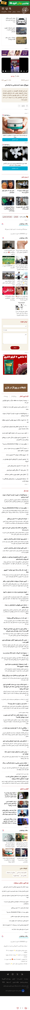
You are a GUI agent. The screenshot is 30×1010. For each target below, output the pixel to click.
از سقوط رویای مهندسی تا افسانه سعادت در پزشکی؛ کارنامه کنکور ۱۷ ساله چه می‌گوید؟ (10, 795)
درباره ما (26, 979)
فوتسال (16, 217)
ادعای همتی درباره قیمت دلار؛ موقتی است (18, 921)
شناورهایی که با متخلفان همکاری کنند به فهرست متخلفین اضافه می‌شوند (17, 778)
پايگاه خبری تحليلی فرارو (11, 986)
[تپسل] (3, 115)
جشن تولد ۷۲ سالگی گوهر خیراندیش (8, 191)
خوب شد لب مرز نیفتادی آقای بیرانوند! (17, 618)
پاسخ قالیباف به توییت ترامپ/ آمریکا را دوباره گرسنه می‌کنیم (15, 496)
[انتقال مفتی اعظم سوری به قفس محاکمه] (22, 201)
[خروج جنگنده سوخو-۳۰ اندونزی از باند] (22, 184)
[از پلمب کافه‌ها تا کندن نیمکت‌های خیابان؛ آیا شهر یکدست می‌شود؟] (23, 804)
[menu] (3, 8)
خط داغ (26, 491)
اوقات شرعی (16, 982)
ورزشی (14, 12)
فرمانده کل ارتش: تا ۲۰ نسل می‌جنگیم (17, 519)
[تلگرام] (8, 974)
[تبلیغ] (15, 3)
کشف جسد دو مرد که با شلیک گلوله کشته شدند (14, 433)
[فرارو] (24, 10)
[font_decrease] (19, 105)
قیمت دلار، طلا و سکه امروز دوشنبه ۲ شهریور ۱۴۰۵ (16, 571)
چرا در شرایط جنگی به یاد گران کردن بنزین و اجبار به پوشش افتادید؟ (16, 716)
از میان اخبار (25, 177)
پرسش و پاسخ (24, 982)
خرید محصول (15, 140)
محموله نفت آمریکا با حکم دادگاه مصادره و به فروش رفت (15, 654)
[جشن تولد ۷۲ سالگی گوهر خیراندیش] (8, 184)
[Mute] (6, 159)
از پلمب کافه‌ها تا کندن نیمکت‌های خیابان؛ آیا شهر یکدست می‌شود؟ (10, 804)
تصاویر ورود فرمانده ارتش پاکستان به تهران (15, 539)
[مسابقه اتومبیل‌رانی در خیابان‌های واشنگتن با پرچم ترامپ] (8, 201)
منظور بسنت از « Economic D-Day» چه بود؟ (14, 444)
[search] (10, 9)
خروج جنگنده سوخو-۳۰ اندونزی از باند (22, 191)
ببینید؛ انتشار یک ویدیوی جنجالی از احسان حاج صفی (15, 887)
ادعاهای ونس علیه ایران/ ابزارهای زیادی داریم (15, 741)
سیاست (18, 12)
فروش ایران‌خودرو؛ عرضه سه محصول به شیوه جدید (15, 593)
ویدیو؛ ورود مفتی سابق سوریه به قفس (19, 917)
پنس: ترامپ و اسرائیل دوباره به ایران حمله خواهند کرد (16, 753)
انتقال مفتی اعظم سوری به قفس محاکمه (22, 208)
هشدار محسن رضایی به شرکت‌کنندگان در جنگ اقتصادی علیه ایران (15, 764)
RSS (3, 982)
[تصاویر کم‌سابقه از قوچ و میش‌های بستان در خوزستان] (21, 30)
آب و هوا (8, 982)
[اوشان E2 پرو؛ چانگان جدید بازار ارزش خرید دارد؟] (21, 21)
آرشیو (13, 979)
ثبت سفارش (15, 168)
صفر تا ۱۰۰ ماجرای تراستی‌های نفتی (17, 466)
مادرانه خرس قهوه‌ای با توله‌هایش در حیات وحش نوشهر (16, 606)
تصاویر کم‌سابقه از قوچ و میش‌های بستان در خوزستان (10, 29)
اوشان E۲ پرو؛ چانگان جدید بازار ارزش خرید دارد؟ (10, 20)
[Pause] (4, 159)
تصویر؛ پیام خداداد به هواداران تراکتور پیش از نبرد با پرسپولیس (16, 903)
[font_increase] (27, 105)
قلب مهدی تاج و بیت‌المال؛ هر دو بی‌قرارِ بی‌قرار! (14, 675)
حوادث (9, 12)
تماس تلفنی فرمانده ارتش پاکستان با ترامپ (15, 548)
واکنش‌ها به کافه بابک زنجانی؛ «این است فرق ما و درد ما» (15, 529)
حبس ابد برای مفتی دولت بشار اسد (20, 929)
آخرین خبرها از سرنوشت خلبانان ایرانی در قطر (15, 581)
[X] (17, 974)
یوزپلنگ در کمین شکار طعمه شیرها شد (10, 38)
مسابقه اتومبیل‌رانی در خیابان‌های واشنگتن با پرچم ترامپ (9, 209)
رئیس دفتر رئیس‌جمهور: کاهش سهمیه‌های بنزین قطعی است (15, 641)
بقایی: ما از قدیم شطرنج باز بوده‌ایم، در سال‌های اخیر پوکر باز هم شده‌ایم (15, 558)
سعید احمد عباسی (7, 217)
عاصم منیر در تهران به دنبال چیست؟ (17, 704)
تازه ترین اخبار (24, 396)
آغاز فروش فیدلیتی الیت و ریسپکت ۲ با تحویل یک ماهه (15, 925)
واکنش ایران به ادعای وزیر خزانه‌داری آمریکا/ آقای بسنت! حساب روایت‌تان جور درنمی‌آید (16, 630)
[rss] (22, 974)
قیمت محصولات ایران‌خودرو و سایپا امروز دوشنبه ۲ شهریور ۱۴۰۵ (16, 665)
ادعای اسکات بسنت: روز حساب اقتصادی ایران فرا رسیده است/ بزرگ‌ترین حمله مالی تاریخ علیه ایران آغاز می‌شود (15, 686)
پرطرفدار (13, 396)
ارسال (15, 348)
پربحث (6, 396)
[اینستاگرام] (13, 974)
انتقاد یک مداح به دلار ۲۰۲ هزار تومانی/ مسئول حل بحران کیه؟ (15, 896)
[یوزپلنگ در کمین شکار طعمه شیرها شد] (21, 40)
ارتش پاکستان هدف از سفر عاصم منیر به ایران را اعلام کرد (15, 891)
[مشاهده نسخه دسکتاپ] (7, 8)
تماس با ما (19, 979)
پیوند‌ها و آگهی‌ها (6, 979)
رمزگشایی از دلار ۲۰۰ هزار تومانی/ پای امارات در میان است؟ (15, 729)
